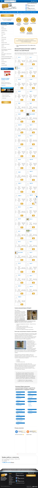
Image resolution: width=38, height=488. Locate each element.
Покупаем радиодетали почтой (18, 24)
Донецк (18, 402)
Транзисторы (3, 37)
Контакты (34, 12)
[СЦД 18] (16, 136)
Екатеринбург (19, 405)
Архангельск (19, 393)
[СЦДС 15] (27, 172)
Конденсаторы (4, 25)
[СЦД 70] (16, 160)
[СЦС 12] (16, 242)
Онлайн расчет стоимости (26, 24)
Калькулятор (20, 12)
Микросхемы (3, 28)
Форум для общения (5, 95)
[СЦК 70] (16, 219)
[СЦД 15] (27, 125)
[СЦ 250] (16, 80)
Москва (29, 404)
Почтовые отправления (12, 12)
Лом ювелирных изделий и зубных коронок (6, 50)
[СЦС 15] (27, 242)
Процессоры (3, 39)
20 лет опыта (22, 32)
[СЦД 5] (27, 103)
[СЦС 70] (27, 264)
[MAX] (26, 4)
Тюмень (18, 424)
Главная (16, 14)
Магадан (29, 402)
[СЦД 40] (16, 148)
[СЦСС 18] (27, 286)
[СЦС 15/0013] (16, 253)
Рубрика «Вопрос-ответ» (6, 96)
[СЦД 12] (16, 114)
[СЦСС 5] (27, 275)
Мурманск (30, 405)
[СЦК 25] (16, 207)
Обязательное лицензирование (29, 33)
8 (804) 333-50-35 (20, 475)
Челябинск (30, 413)
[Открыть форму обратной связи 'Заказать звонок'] (35, 202)
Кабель (2, 45)
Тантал (2, 59)
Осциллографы (4, 65)
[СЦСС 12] (16, 286)
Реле (2, 35)
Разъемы (3, 32)
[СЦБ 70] (27, 92)
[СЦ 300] (27, 80)
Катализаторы (4, 61)
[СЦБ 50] (16, 92)
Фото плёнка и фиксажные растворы (6, 54)
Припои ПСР (3, 47)
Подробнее (3, 85)
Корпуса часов (4, 42)
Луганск (29, 400)
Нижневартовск (19, 410)
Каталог (6, 12)
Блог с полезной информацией (7, 93)
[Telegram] (26, 5)
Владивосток (19, 398)
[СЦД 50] (27, 148)
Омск (36, 1)
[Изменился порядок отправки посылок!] (7, 74)
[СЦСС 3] (16, 275)
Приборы (3, 63)
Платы (2, 52)
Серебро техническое (5, 44)
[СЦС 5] (27, 231)
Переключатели (4, 30)
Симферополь (19, 421)
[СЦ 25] (16, 68)
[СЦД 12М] (16, 125)
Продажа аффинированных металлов (12, 482)
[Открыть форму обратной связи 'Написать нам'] (35, 199)
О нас (3, 12)
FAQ (31, 12)
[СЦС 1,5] (27, 219)
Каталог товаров (5, 23)
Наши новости (4, 68)
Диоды (2, 40)
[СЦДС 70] (27, 195)
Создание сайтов (29, 486)
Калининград (30, 395)
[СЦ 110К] (27, 68)
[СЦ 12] (27, 57)
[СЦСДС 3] (16, 297)
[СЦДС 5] (16, 172)
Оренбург (18, 414)
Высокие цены (33, 23)
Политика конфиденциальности (5, 486)
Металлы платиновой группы (6, 56)
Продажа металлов (26, 12)
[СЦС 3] (16, 231)
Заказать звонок (31, 475)
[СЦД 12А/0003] (27, 114)
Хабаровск (30, 410)
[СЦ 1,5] (16, 57)
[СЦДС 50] (16, 195)
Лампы (2, 27)
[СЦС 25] (16, 263)
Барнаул (18, 395)
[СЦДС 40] (27, 183)
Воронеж (18, 400)
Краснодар (30, 397)
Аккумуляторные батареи (6, 58)
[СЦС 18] (27, 253)
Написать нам (31, 473)
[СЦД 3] (16, 103)
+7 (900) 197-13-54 (31, 8)
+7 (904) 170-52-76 (31, 5)
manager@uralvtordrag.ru (31, 9)
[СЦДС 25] (16, 183)
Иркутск (29, 393)
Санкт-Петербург (20, 420)
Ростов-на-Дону (19, 417)
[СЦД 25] (27, 136)
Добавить (22, 64)
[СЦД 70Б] (27, 160)
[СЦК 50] (27, 207)
